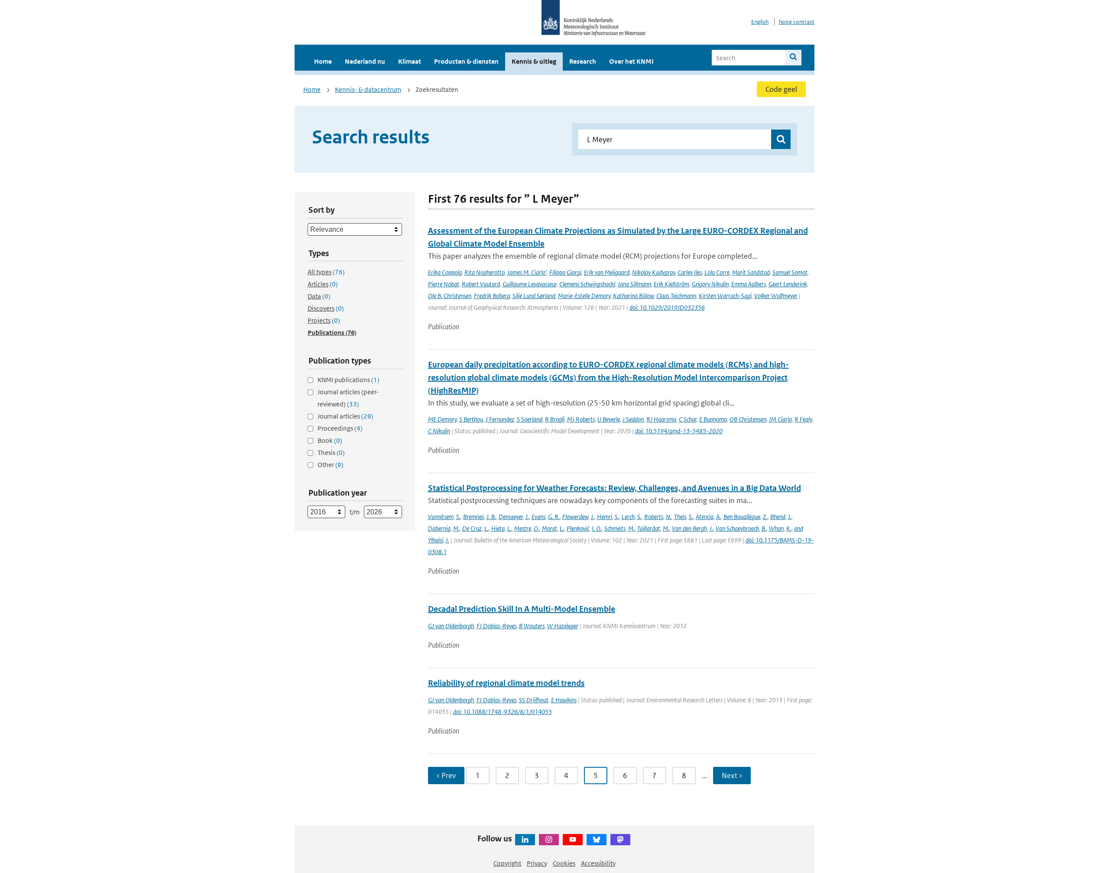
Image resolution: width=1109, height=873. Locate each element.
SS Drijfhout (533, 700)
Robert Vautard (481, 284)
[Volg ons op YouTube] (572, 839)
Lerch (628, 517)
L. (486, 528)
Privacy (537, 863)
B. (764, 528)
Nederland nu (365, 61)
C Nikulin (439, 431)
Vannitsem (441, 517)
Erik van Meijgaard (606, 272)
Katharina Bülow (633, 296)
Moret (549, 528)
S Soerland (529, 419)
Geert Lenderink (788, 284)
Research (582, 61)
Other (331, 465)
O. (536, 528)
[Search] (793, 57)
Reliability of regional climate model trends (506, 683)
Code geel (781, 89)
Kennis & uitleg (534, 61)
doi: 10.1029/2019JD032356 (667, 307)
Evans (538, 517)
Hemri (604, 517)
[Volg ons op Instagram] (549, 839)
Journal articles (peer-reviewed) (348, 398)
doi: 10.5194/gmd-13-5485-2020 (679, 431)
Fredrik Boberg (492, 296)
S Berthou (471, 419)
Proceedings (340, 428)
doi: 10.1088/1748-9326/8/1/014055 (502, 711)
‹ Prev (446, 775)
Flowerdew (575, 517)
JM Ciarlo (780, 419)
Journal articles (345, 416)
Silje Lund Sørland (533, 296)
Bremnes (473, 517)
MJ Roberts (581, 419)
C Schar (688, 419)
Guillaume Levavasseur (530, 284)
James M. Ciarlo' (527, 272)
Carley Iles (690, 272)
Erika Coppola (445, 272)
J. (527, 517)
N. (668, 517)
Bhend (777, 517)
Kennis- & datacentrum (368, 89)
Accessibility (598, 863)
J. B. (491, 517)
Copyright (507, 863)
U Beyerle (608, 419)
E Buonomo (713, 419)
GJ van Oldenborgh (451, 626)
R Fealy (803, 419)
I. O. (597, 528)
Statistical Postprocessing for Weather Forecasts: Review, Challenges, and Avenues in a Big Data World (614, 488)
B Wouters (532, 626)
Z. (765, 517)
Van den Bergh (689, 528)
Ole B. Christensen (449, 296)
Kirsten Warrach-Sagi (725, 296)
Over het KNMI (631, 61)
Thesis (331, 452)
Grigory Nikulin (710, 284)
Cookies (564, 863)
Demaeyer (511, 517)
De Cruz (472, 528)
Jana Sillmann (634, 284)
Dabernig (439, 528)
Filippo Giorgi (565, 272)
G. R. (554, 517)
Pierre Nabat (443, 284)
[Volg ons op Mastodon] (620, 839)
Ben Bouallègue (741, 517)
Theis (680, 517)
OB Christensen (748, 419)
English (760, 22)
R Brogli (554, 419)
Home (323, 61)
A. (718, 517)
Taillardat (648, 528)
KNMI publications (348, 380)
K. (788, 528)
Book (330, 440)
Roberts (653, 517)
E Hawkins (564, 700)
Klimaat (409, 61)
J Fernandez (500, 419)
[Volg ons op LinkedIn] (525, 839)
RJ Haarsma (661, 419)
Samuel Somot (789, 272)
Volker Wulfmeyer (776, 296)
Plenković (578, 528)
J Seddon (633, 419)
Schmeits (615, 528)
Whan (776, 528)
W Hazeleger (562, 626)
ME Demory (442, 419)
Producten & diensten (466, 61)
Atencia (704, 517)
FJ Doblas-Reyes (496, 626)
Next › (732, 775)
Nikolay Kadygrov (653, 272)
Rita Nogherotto (484, 272)
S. (458, 517)
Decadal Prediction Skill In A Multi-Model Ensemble (521, 609)
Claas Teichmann (676, 296)
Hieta (498, 528)
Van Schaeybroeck (737, 528)
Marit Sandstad (751, 272)
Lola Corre (717, 272)
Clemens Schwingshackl (587, 284)
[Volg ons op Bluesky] (596, 839)
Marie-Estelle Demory (584, 296)
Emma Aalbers (748, 284)
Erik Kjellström (671, 284)
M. (456, 528)
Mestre (522, 528)
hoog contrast (796, 22)
